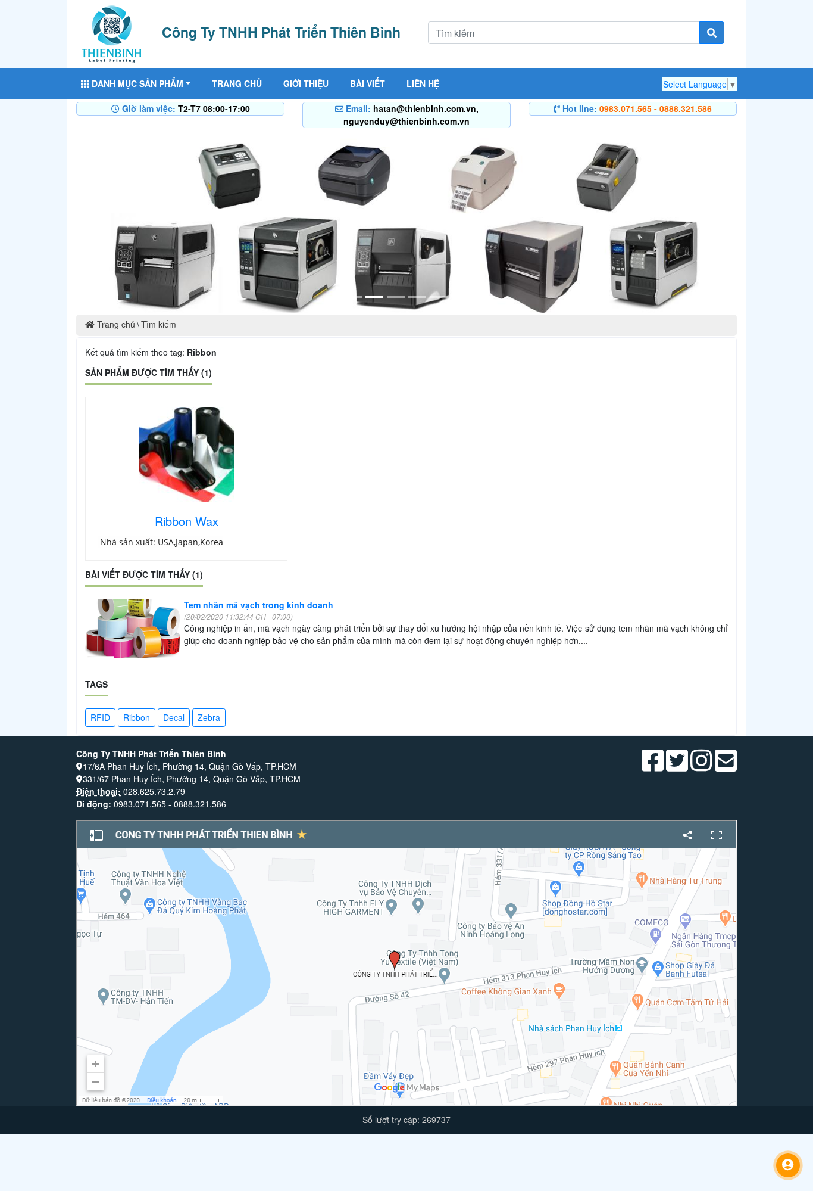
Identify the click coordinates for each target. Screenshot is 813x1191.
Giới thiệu (306, 83)
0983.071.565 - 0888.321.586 (655, 108)
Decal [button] (174, 717)
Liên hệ (422, 83)
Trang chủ (237, 83)
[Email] (726, 766)
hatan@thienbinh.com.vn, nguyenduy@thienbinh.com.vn (411, 114)
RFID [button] (100, 717)
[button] (126, 221)
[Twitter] (677, 766)
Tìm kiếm (158, 324)
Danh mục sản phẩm (136, 83)
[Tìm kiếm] (711, 32)
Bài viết (367, 83)
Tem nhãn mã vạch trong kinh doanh (258, 605)
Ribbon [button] (136, 717)
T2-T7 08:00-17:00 (214, 108)
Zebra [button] (209, 717)
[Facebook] (653, 766)
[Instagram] (701, 766)
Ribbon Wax (186, 521)
